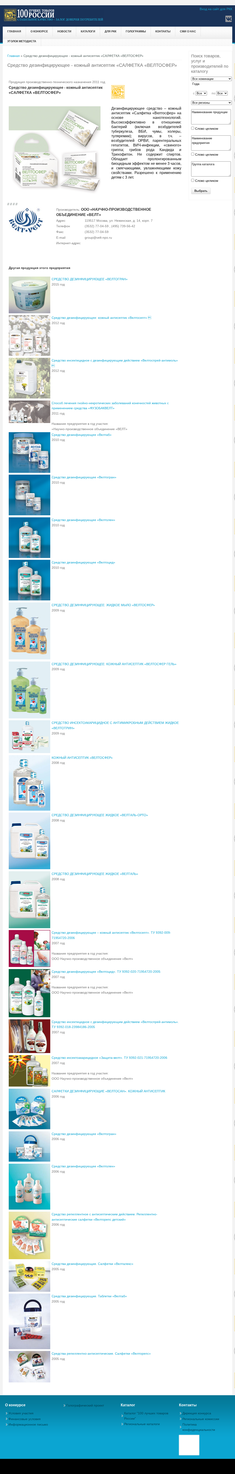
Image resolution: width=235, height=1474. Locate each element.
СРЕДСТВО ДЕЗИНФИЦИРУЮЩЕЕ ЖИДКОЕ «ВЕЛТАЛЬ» (95, 874)
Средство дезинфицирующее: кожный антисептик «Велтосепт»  (101, 317)
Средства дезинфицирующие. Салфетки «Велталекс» (92, 1264)
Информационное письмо (28, 1424)
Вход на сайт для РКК (216, 9)
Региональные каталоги (142, 1424)
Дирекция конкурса (196, 1413)
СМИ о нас (188, 31)
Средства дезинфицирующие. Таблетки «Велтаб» (89, 1296)
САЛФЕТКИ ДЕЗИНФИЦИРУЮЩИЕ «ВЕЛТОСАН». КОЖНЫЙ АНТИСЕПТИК (108, 1091)
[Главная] (54, 20)
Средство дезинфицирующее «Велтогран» (84, 477)
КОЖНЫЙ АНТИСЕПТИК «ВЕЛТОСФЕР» (82, 757)
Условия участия (21, 1413)
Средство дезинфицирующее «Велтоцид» (83, 562)
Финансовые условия (24, 1419)
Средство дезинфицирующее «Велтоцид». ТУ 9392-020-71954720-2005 (106, 971)
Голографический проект (85, 1405)
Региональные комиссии (200, 1419)
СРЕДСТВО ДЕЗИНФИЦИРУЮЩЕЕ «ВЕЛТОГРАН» (90, 279)
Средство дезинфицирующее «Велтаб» (82, 435)
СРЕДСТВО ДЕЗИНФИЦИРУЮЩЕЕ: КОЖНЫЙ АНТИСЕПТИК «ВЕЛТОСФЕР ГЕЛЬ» (114, 664)
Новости (64, 31)
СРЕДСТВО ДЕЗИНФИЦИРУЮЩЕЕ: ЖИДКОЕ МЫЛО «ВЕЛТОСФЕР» (103, 605)
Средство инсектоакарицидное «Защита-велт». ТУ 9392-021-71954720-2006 (109, 1057)
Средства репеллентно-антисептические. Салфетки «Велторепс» (101, 1353)
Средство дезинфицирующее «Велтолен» (83, 520)
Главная (14, 31)
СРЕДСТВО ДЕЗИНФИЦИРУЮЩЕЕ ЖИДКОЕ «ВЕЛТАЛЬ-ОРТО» (100, 815)
